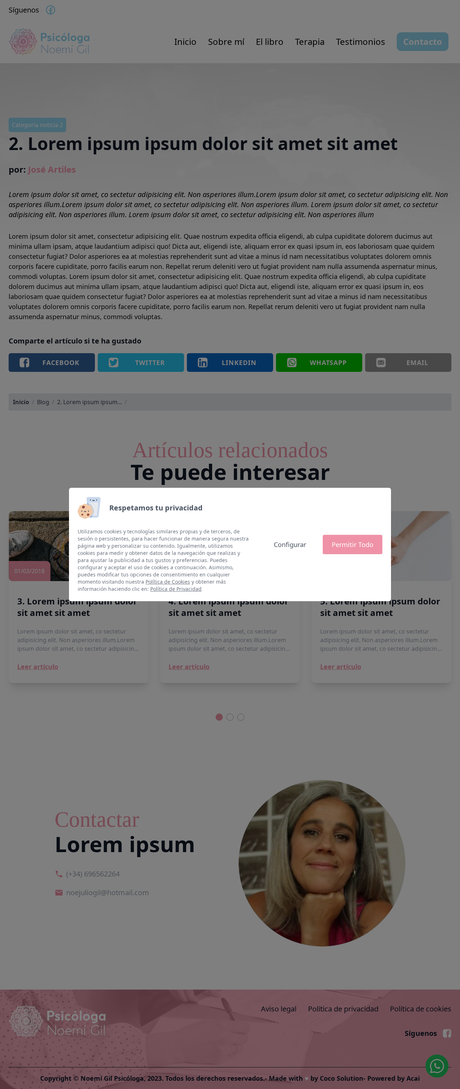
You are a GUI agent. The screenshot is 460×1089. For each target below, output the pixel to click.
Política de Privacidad (176, 588)
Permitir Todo (352, 544)
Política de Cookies (168, 581)
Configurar (290, 544)
